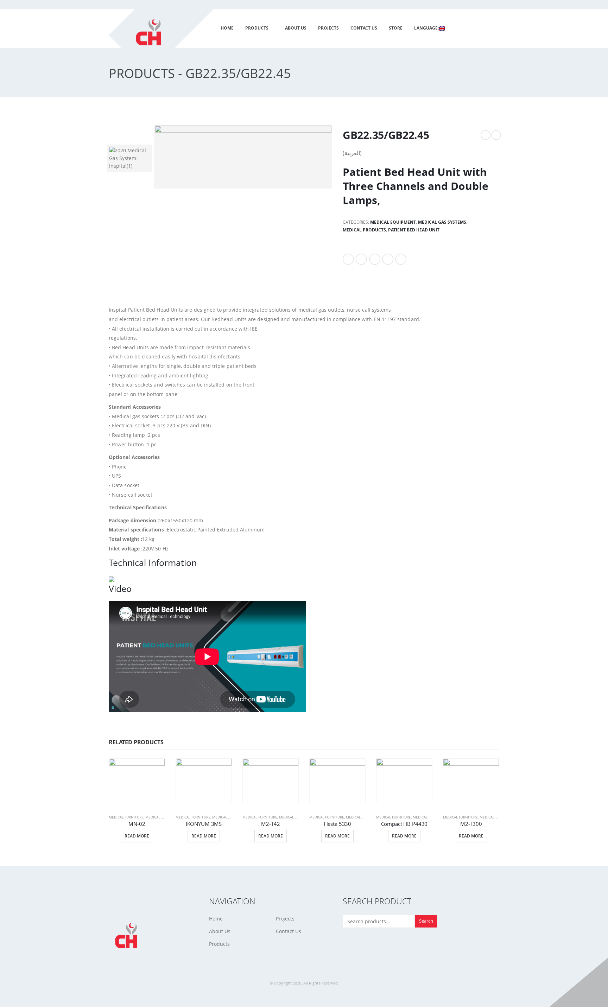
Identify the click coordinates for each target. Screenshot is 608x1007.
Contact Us (288, 931)
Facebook (348, 259)
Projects (285, 918)
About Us (219, 931)
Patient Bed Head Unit (413, 230)
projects (328, 28)
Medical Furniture (126, 817)
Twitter (361, 259)
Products (256, 28)
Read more (137, 836)
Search (426, 921)
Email (400, 259)
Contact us (363, 28)
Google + (387, 259)
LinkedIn (374, 259)
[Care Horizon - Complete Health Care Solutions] (166, 37)
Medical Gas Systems (442, 222)
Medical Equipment (393, 222)
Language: (426, 28)
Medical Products (364, 230)
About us (295, 28)
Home (227, 28)
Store (396, 28)
